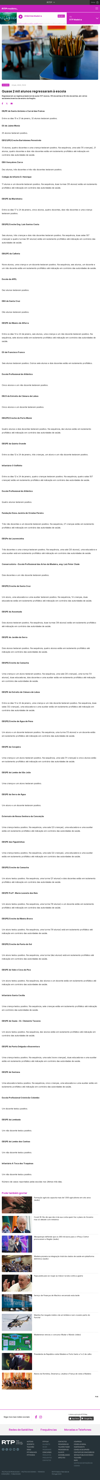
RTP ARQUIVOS (32, 1452)
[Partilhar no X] (7, 103)
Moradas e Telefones (77, 1430)
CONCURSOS (47, 1452)
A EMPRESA (78, 1442)
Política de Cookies (28, 1472)
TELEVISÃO (30, 1447)
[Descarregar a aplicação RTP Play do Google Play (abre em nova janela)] (87, 1418)
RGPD (76, 1460)
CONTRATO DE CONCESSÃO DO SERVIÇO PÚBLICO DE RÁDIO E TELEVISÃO (84, 1455)
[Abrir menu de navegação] (97, 8)
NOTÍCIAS (30, 1442)
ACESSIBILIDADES (64, 1455)
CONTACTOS (62, 1442)
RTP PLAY (46, 1442)
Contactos (47, 1460)
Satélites (61, 1458)
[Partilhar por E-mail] (12, 103)
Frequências (48, 1430)
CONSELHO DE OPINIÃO (81, 1450)
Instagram (10, 1449)
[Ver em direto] (8, 18)
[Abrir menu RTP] (50, 2)
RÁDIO (29, 1450)
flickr (17, 1449)
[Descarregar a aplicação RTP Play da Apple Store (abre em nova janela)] (74, 1418)
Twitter (6, 1449)
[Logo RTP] (12, 1442)
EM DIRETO (46, 1444)
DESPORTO (30, 1444)
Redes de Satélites (21, 1430)
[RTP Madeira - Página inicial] (8, 8)
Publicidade (16, 1474)
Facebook (3, 1449)
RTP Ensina (31, 1455)
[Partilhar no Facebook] (2, 103)
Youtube (14, 1449)
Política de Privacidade (11, 1472)
